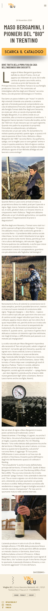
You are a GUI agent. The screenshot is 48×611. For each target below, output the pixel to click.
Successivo (38, 572)
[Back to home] (8, 5)
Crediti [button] (31, 595)
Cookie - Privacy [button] (20, 595)
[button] (45, 5)
